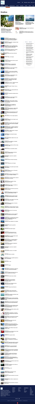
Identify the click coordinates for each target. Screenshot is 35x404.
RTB (22, 2)
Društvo (17, 5)
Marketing (25, 2)
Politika (26, 5)
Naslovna (18, 2)
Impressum (9, 400)
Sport (19, 389)
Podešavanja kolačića (25, 400)
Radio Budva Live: (2, 7)
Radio (25, 389)
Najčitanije (6, 5)
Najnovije (2, 5)
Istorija (31, 389)
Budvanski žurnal (12, 5)
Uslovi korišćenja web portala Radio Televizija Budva (16, 400)
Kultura (30, 5)
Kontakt (29, 2)
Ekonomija (21, 5)
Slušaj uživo (8, 7)
